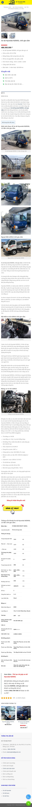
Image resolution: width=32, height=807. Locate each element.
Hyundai (20, 104)
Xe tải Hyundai (18, 7)
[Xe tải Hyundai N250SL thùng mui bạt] (24, 713)
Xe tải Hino (6, 796)
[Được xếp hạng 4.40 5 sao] (23, 725)
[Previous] (3, 22)
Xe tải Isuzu (6, 793)
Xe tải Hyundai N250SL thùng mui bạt (24, 722)
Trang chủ (7, 7)
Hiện (13, 122)
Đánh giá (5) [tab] (4, 96)
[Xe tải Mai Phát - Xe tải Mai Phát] (16, 2)
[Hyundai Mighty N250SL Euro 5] (8, 713)
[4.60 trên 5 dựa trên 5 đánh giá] (16, 45)
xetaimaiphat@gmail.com (14, 752)
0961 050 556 (11, 749)
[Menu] (2, 2)
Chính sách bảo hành (9, 768)
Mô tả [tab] (3, 93)
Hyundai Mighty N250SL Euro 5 (8, 722)
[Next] (28, 22)
